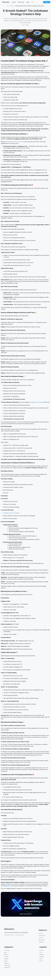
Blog (5, 952)
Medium (6, 954)
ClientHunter (7, 965)
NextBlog (6, 963)
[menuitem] (6, 2)
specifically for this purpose (36, 402)
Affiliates (41, 956)
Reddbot (6, 959)
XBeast (6, 961)
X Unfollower (42, 935)
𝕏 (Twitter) (7, 950)
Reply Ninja (41, 939)
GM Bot (41, 933)
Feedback (41, 954)
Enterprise (41, 942)
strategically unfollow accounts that (15, 141)
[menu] (17, 2)
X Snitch (41, 937)
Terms (40, 959)
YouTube (6, 956)
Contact (41, 950)
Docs (40, 952)
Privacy (41, 961)
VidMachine (7, 967)
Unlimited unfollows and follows (11, 513)
